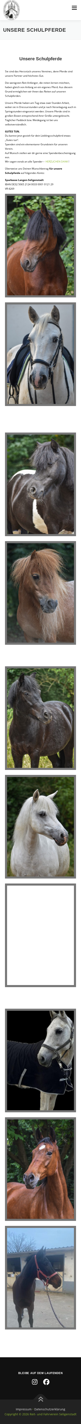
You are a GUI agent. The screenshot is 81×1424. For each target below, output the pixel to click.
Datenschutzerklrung (49, 1409)
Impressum (24, 1409)
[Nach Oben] (40, 1399)
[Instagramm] (35, 1382)
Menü (74, 8)
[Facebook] (46, 1382)
